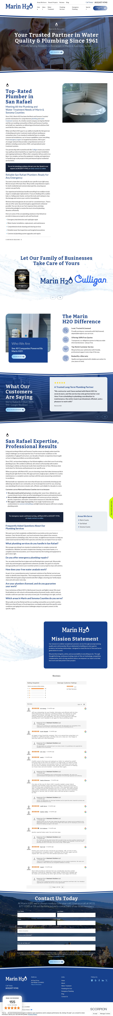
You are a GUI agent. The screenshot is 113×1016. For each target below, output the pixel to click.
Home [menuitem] (38, 8)
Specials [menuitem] (88, 8)
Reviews (61, 2)
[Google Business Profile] (92, 980)
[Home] (19, 6)
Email (58, 919)
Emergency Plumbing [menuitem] (75, 8)
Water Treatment (66, 986)
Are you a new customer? (24, 935)
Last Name (60, 911)
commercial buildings (26, 504)
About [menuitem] (43, 8)
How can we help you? (23, 943)
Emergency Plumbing (67, 991)
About (63, 983)
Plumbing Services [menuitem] (62, 8)
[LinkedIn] (103, 980)
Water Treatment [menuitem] (51, 8)
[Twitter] (106, 980)
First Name (20, 911)
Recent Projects (53, 2)
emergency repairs (15, 140)
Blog (67, 2)
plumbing (35, 119)
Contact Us (64, 996)
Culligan (34, 150)
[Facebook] (99, 980)
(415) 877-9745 (101, 2)
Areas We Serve (41, 2)
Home (63, 980)
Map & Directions (36, 984)
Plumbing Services (66, 988)
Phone (19, 919)
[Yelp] (95, 980)
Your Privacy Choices (25, 1009)
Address (19, 927)
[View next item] (60, 297)
